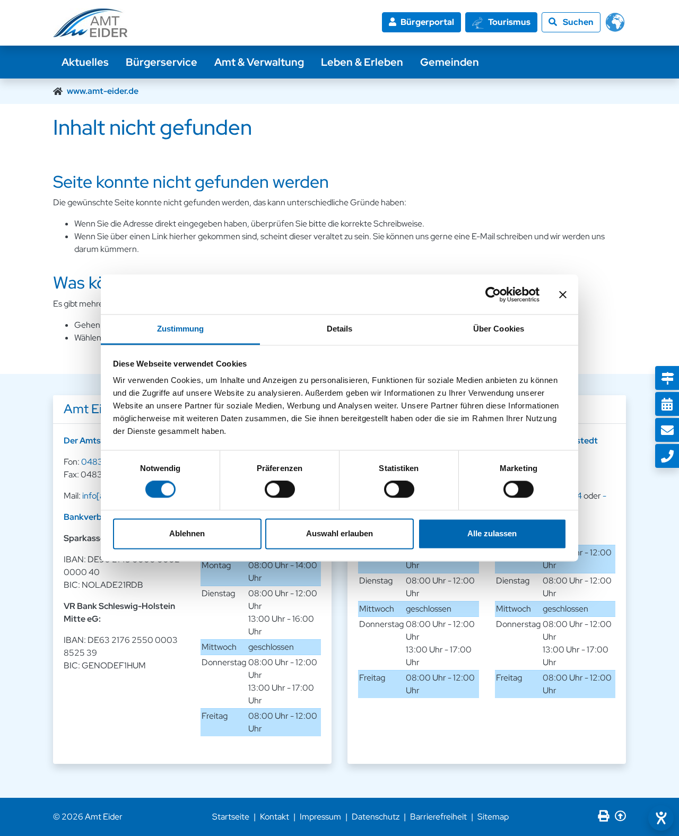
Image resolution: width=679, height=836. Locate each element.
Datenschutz (375, 816)
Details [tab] (340, 328)
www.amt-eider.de (102, 91)
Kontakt (274, 816)
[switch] (280, 489)
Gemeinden (449, 62)
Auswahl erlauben (339, 533)
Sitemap (493, 816)
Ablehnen (187, 533)
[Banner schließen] (563, 294)
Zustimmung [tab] (180, 328)
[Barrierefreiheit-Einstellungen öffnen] (661, 818)
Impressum (320, 816)
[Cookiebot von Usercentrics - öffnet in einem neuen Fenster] (493, 294)
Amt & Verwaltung (259, 62)
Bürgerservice (161, 62)
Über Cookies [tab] (498, 328)
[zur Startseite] (90, 22)
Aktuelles (85, 62)
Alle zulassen (492, 533)
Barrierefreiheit (438, 816)
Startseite (230, 816)
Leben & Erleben (362, 62)
